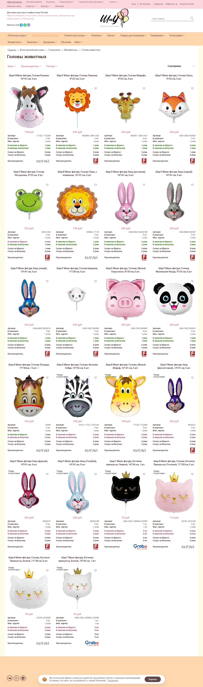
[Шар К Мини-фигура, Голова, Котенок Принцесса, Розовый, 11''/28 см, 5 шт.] (174, 492)
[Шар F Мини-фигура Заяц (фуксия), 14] (29, 492)
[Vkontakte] (10, 678)
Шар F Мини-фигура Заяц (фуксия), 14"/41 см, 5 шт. (29, 463)
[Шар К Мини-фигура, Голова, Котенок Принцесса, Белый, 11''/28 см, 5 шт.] (29, 588)
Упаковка (96, 35)
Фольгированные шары (45, 35)
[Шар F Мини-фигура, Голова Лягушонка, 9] (29, 203)
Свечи (110, 35)
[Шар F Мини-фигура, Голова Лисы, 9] (174, 106)
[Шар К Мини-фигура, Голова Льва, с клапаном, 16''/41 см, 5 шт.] (77, 203)
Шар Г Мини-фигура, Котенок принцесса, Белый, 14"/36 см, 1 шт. (77, 559)
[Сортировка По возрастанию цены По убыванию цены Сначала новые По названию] (180, 66)
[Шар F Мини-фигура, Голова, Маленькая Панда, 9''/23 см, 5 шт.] (174, 299)
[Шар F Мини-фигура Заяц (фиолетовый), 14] (174, 395)
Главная (12, 50)
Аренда (44, 6)
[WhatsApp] (16, 678)
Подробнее (113, 680)
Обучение (59, 6)
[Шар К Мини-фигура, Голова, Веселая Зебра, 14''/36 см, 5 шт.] (77, 395)
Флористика (14, 42)
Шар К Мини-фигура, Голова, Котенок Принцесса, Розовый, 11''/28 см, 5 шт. (174, 463)
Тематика (32, 42)
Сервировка (156, 35)
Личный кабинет (34, 2)
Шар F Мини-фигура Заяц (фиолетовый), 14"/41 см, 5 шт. (174, 366)
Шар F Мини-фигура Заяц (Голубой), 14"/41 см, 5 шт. (77, 463)
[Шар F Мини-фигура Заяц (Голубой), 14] (77, 492)
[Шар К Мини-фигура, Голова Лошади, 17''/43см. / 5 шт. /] (29, 395)
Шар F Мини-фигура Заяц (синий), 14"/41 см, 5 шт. (29, 270)
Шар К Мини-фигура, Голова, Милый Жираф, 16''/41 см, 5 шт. (126, 366)
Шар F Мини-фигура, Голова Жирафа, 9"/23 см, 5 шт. (125, 77)
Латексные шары (16, 35)
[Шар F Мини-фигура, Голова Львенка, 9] (77, 106)
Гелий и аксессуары (74, 35)
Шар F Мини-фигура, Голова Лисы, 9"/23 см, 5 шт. (174, 77)
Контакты (50, 2)
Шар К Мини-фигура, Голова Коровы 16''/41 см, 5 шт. (29, 77)
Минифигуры (71, 50)
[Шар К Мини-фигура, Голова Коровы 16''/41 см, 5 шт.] (29, 106)
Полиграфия (175, 35)
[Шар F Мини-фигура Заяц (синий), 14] (29, 299)
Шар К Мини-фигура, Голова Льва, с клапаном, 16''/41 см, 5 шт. (77, 173)
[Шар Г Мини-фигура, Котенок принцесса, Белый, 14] (77, 588)
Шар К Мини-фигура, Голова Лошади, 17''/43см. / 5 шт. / (28, 366)
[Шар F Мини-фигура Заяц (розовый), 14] (125, 203)
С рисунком (54, 50)
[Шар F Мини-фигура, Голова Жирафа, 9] (125, 106)
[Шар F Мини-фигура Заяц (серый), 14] (174, 203)
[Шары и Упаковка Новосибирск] (114, 18)
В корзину (29, 125)
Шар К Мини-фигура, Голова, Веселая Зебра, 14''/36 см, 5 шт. (77, 366)
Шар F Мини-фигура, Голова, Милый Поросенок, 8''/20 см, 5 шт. (126, 270)
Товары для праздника (132, 35)
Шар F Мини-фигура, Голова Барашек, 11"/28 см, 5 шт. (77, 270)
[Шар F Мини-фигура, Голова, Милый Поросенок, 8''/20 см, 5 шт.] (125, 299)
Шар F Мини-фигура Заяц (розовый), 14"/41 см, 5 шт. (126, 173)
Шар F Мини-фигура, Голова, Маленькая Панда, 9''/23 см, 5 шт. (174, 270)
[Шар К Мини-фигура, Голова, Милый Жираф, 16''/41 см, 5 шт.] (125, 395)
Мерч (77, 42)
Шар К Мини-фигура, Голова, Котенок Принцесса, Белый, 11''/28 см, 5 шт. (29, 559)
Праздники (49, 42)
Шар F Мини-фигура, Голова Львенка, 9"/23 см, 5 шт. (77, 77)
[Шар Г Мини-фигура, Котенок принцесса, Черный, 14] (125, 492)
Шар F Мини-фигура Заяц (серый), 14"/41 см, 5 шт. (174, 173)
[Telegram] (23, 678)
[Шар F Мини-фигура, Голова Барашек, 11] (77, 299)
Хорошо (153, 679)
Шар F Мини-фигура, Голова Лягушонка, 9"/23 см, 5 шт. (29, 173)
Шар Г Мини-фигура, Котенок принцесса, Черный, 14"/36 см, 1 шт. (125, 463)
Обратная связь (14, 6)
